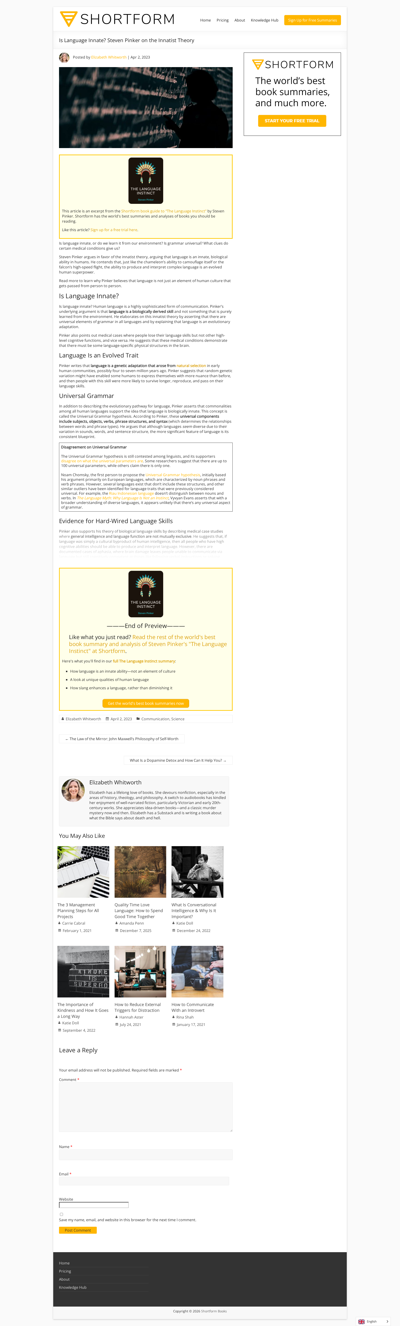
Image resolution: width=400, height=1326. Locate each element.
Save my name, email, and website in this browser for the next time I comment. (127, 1219)
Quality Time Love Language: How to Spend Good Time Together (139, 910)
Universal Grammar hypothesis (173, 474)
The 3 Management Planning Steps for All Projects (78, 910)
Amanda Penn (131, 923)
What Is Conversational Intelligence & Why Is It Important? (194, 910)
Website (66, 1199)
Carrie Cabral (73, 923)
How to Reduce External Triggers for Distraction (138, 1007)
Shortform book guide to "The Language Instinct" (163, 211)
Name (65, 1146)
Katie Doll (184, 923)
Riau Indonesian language (131, 493)
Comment (69, 1079)
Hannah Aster (131, 1017)
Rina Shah (185, 1017)
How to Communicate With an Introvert (193, 1007)
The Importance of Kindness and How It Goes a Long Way (83, 1010)
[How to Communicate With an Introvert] (197, 948)
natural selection (191, 365)
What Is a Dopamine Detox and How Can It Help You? (178, 760)
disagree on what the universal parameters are (102, 460)
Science (177, 718)
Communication (155, 718)
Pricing (223, 20)
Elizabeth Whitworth (109, 57)
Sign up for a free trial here (114, 229)
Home (205, 20)
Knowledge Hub (264, 20)
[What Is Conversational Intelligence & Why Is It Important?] (197, 848)
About (239, 20)
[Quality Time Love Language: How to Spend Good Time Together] (140, 848)
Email (65, 1174)
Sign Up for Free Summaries (312, 20)
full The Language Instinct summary (144, 661)
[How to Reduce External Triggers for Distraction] (140, 948)
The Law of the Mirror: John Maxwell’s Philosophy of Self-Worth (121, 738)
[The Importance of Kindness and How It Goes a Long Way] (83, 948)
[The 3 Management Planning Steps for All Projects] (83, 848)
